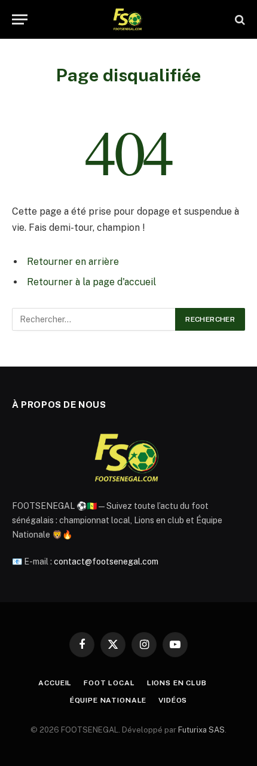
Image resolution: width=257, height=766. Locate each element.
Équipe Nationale (108, 700)
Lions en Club (177, 683)
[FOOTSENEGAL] (129, 19)
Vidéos (172, 700)
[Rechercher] (238, 19)
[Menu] (19, 19)
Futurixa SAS (201, 729)
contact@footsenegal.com (106, 561)
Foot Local (109, 683)
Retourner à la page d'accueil (91, 282)
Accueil (55, 683)
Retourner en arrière (73, 261)
